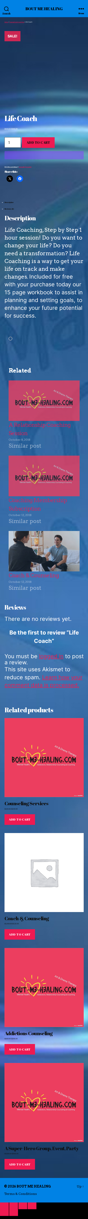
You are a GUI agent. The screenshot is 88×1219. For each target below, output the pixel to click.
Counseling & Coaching (16, 22)
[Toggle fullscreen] (13, 1205)
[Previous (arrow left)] (4, 1212)
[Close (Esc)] (32, 1205)
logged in (51, 656)
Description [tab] (9, 202)
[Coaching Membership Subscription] (44, 476)
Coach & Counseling (34, 575)
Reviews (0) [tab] (9, 209)
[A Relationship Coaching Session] (44, 400)
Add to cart (38, 142)
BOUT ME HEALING (44, 9)
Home (6, 22)
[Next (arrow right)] (13, 1212)
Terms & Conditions (20, 1194)
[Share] (22, 1205)
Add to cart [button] (20, 819)
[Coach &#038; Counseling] (44, 551)
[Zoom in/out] (4, 1205)
